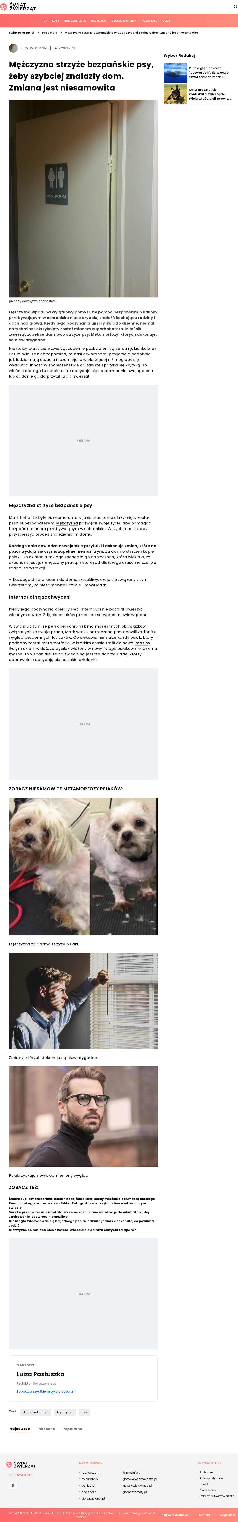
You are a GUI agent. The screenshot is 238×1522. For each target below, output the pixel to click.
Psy (44, 20)
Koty (55, 20)
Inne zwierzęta (75, 20)
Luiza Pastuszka (34, 48)
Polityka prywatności (174, 1515)
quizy (166, 20)
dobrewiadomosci (35, 1412)
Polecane (46, 1428)
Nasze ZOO (98, 20)
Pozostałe (149, 20)
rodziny (143, 643)
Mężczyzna (67, 523)
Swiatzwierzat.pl (21, 32)
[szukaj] (236, 7)
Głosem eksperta (123, 20)
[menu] (13, 1485)
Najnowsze (20, 1428)
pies (84, 1412)
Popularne (72, 1428)
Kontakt (204, 1515)
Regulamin (227, 1515)
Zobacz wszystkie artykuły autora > (46, 1391)
